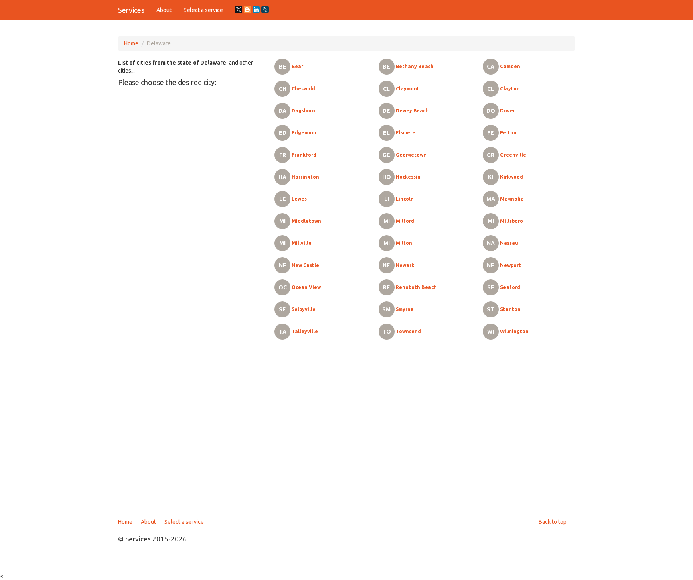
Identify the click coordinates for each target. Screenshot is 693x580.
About (164, 10)
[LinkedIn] (256, 9)
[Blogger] (247, 9)
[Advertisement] (346, 433)
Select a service (203, 10)
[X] (238, 9)
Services (131, 10)
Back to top (553, 522)
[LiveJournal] (265, 9)
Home (131, 43)
